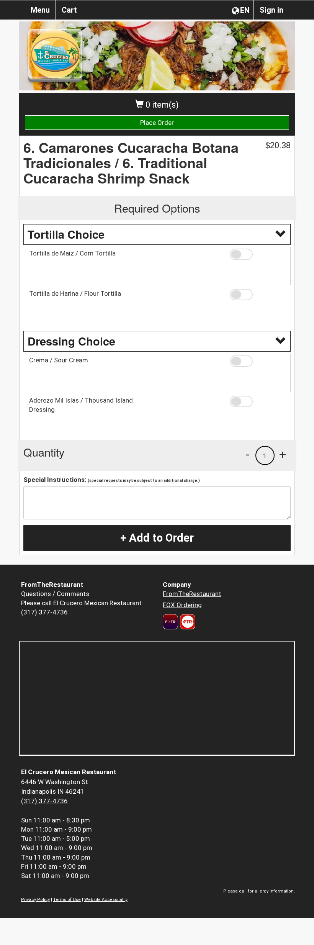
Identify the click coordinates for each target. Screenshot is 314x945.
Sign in (271, 10)
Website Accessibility (106, 899)
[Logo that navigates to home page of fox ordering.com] (186, 621)
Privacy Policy (35, 899)
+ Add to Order (157, 537)
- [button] (247, 454)
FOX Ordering (182, 605)
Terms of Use (67, 899)
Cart (69, 10)
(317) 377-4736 (44, 612)
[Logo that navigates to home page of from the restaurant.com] (170, 621)
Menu (40, 10)
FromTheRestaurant (192, 594)
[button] (257, 254)
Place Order (157, 122)
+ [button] (282, 454)
